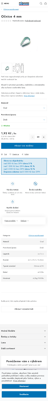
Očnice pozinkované (36, 235)
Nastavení (24, 386)
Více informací (19, 380)
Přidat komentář (24, 309)
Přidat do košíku (24, 146)
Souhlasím (24, 394)
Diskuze (23, 221)
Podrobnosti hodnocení (33, 21)
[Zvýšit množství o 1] (44, 137)
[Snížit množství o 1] (32, 137)
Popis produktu (10, 221)
